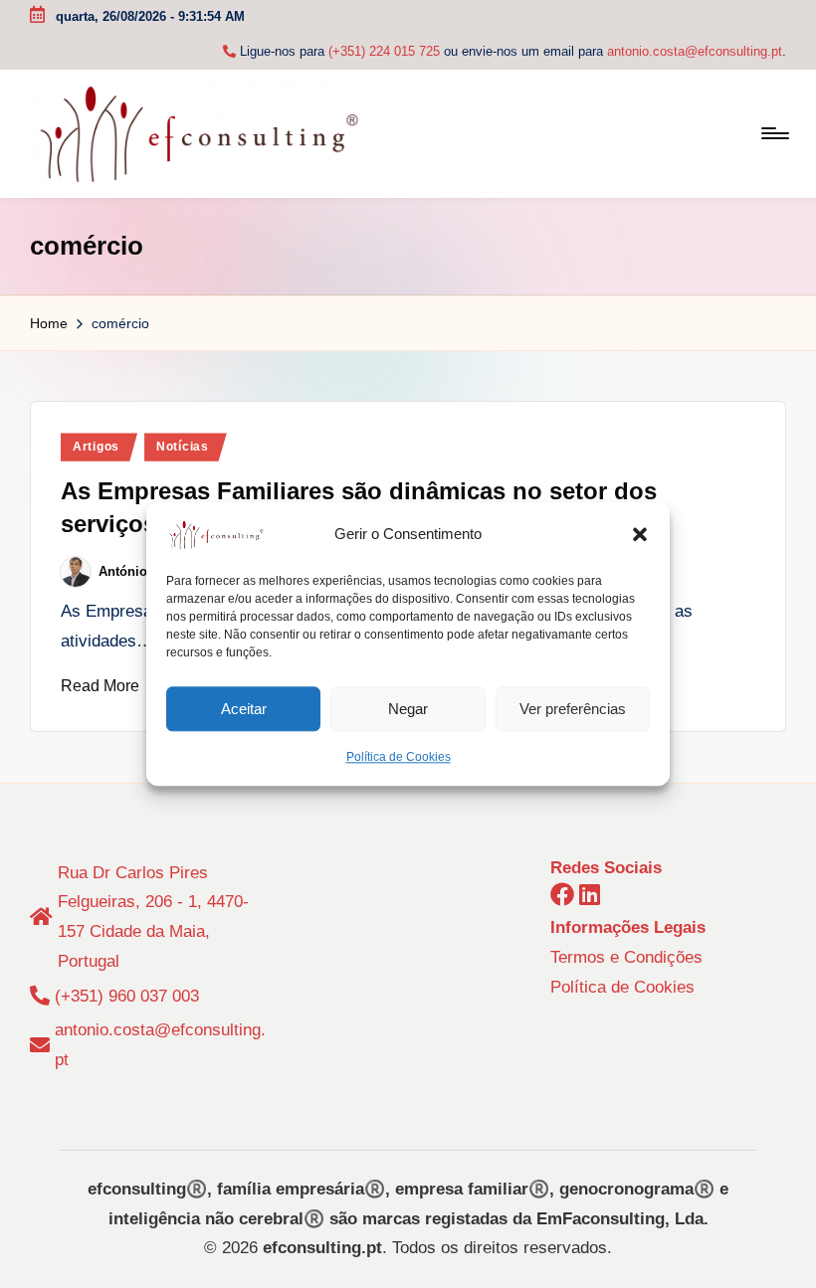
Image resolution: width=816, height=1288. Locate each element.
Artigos (96, 447)
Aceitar (244, 708)
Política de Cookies (398, 757)
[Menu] (773, 133)
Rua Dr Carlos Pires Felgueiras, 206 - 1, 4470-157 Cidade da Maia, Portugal (153, 917)
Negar (408, 708)
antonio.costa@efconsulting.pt (694, 51)
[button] (640, 535)
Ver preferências (572, 708)
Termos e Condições (626, 957)
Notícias (182, 447)
